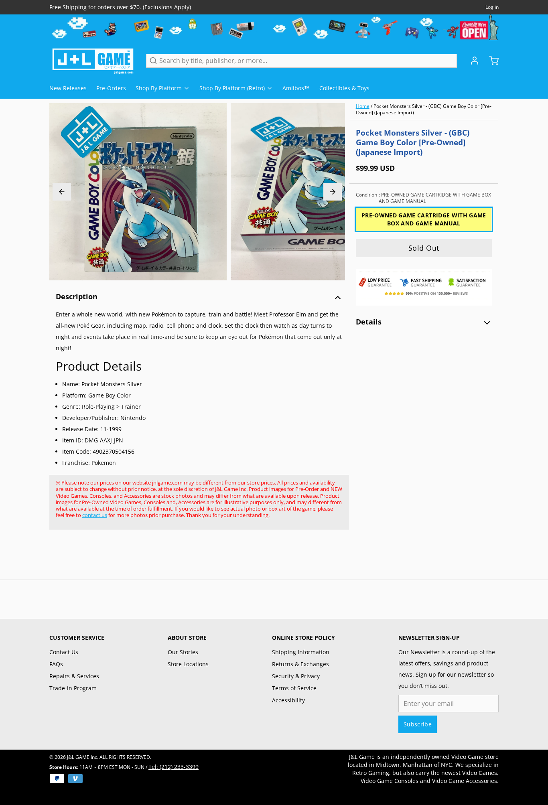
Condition (423, 198)
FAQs (56, 664)
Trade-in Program (73, 688)
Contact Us (63, 652)
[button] (424, 248)
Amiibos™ (296, 88)
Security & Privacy (296, 676)
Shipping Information (300, 652)
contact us (94, 515)
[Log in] (471, 60)
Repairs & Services (74, 676)
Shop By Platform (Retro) (232, 88)
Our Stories (183, 652)
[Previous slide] (62, 191)
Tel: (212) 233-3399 (173, 767)
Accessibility (288, 700)
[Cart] (491, 60)
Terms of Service (294, 688)
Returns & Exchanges (300, 664)
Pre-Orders (111, 88)
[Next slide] (332, 191)
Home (362, 106)
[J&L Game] (92, 61)
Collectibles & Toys (344, 88)
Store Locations (188, 664)
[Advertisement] (195, 559)
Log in (492, 7)
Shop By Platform (159, 88)
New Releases (68, 88)
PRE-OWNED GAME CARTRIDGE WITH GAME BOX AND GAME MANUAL (423, 219)
